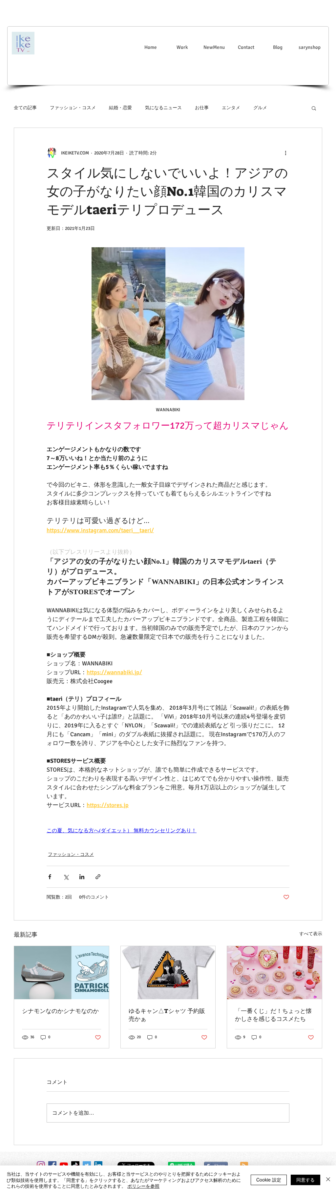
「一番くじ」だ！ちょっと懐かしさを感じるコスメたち (273, 1015)
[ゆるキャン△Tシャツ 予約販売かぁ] (168, 972)
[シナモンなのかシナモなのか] (61, 972)
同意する (305, 1179)
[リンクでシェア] (98, 877)
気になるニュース (163, 108)
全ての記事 (25, 108)
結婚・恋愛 (120, 108)
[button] (314, 108)
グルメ (260, 108)
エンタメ (231, 108)
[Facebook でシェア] (50, 877)
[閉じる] (328, 1180)
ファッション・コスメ (73, 108)
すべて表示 (310, 934)
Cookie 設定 (268, 1179)
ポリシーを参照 (143, 1186)
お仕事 (202, 108)
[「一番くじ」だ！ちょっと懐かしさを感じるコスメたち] (274, 972)
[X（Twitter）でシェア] (66, 877)
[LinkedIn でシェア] (82, 877)
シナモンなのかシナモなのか (60, 1011)
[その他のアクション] (285, 153)
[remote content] (168, 830)
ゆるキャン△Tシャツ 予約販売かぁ (167, 1015)
